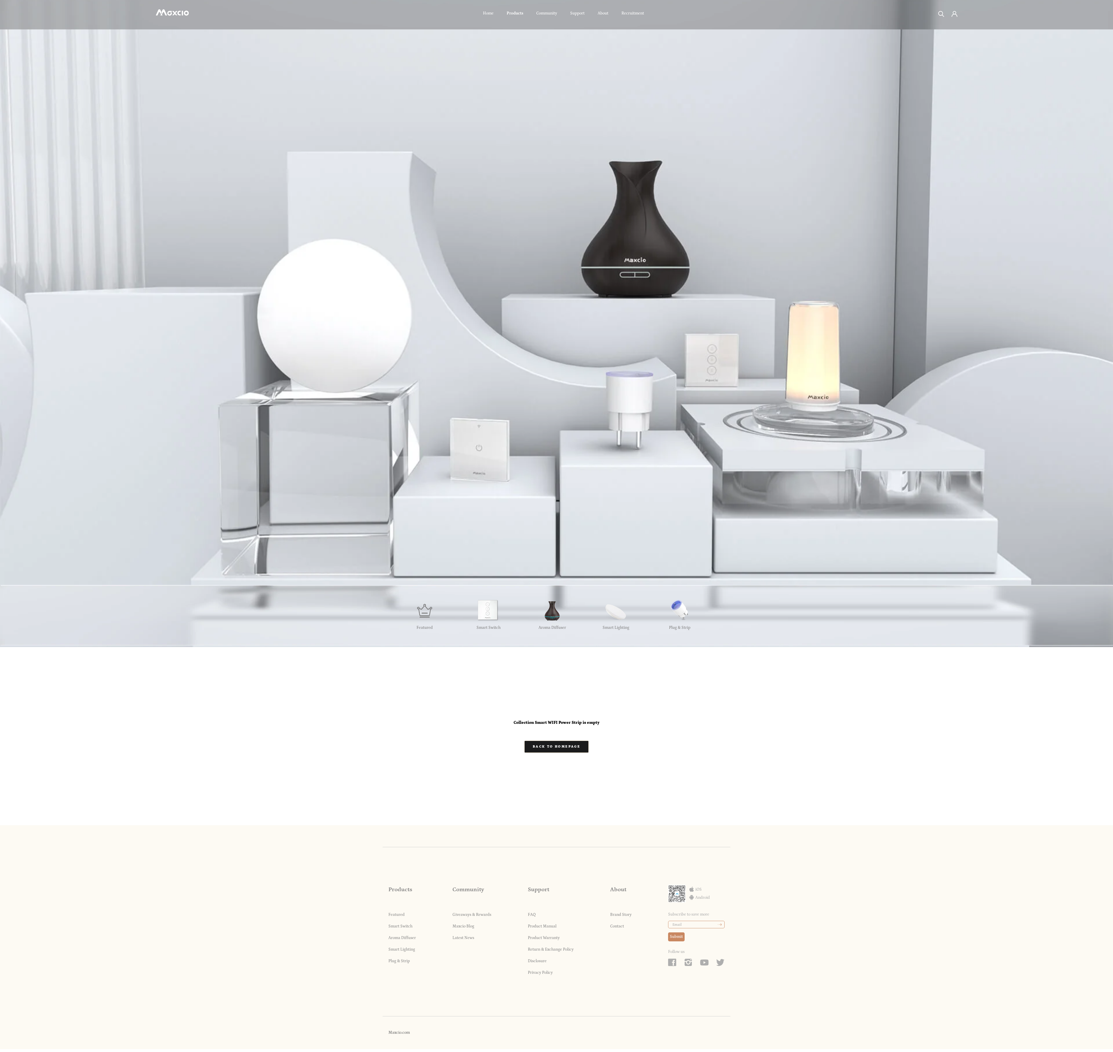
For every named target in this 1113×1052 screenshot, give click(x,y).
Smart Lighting (401, 949)
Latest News (463, 938)
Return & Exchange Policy (551, 949)
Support (577, 13)
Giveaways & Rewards (471, 914)
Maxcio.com (399, 1032)
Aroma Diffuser (402, 938)
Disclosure (537, 961)
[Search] (941, 13)
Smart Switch (400, 926)
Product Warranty (544, 938)
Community (546, 13)
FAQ (532, 914)
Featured (396, 914)
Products (515, 13)
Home (488, 13)
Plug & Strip (399, 961)
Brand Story (621, 914)
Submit (676, 936)
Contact (617, 926)
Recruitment (632, 13)
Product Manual (542, 926)
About (603, 13)
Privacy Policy (540, 972)
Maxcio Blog (463, 926)
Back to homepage (556, 746)
